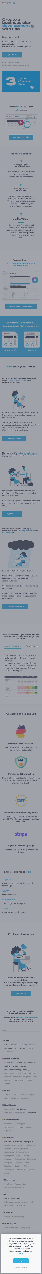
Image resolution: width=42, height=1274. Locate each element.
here (21, 1254)
